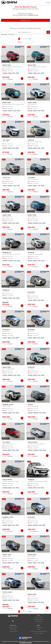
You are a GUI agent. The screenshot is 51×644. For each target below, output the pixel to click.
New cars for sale (39, 617)
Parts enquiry (13, 629)
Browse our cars (25, 20)
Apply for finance (13, 627)
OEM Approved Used (38, 619)
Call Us (11, 70)
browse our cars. (33, 15)
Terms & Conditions (38, 633)
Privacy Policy (39, 627)
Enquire (5, 70)
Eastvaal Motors (30, 641)
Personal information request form (39, 631)
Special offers (39, 621)
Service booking (13, 631)
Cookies (39, 629)
